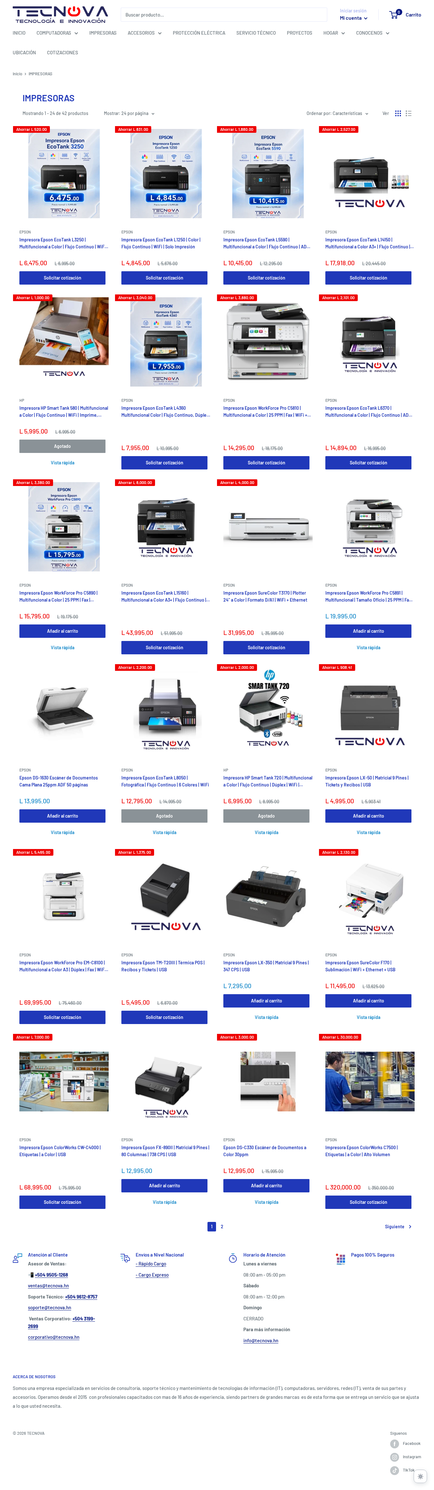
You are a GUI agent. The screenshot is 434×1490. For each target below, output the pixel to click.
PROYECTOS (299, 33)
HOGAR (330, 33)
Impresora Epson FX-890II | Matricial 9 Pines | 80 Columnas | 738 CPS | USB (165, 1151)
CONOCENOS (369, 33)
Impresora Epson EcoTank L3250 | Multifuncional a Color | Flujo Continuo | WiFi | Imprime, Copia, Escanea (63, 243)
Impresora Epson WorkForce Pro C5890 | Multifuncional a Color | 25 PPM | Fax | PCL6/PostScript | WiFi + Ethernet (58, 596)
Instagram (412, 1456)
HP (21, 400)
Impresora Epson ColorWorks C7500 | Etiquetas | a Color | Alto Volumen (361, 1151)
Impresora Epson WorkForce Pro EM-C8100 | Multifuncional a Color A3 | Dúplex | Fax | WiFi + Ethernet (62, 966)
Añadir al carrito (62, 631)
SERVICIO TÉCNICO (256, 33)
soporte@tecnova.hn (49, 1307)
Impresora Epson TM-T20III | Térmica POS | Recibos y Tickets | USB (163, 966)
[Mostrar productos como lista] (408, 113)
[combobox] (224, 15)
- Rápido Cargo (151, 1263)
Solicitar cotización (62, 277)
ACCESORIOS (141, 33)
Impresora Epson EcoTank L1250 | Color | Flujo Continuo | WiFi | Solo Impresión (160, 243)
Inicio (17, 73)
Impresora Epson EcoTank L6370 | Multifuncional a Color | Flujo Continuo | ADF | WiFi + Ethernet (369, 412)
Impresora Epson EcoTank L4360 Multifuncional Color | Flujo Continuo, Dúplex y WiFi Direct (165, 412)
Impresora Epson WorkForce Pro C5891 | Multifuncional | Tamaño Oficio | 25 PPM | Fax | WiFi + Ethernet (369, 596)
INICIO (19, 33)
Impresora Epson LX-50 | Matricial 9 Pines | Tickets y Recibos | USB (367, 781)
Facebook (412, 1443)
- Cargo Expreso (152, 1275)
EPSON (25, 232)
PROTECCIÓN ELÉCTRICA (199, 33)
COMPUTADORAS (54, 33)
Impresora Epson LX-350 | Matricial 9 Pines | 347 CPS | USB (266, 966)
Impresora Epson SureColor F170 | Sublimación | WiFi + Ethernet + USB (360, 966)
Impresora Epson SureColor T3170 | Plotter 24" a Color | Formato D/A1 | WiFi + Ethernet (265, 596)
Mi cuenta (351, 18)
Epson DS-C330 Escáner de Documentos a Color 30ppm (264, 1151)
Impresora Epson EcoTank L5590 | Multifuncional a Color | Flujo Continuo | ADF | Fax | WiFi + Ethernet (267, 243)
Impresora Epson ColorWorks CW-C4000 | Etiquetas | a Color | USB (60, 1151)
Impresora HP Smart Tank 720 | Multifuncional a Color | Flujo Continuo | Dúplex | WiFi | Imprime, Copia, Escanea (267, 781)
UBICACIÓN (24, 52)
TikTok (409, 1470)
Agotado (62, 446)
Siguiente (394, 1226)
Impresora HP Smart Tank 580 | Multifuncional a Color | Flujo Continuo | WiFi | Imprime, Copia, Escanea (63, 412)
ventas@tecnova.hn (48, 1285)
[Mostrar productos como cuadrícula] (398, 113)
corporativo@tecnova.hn (53, 1337)
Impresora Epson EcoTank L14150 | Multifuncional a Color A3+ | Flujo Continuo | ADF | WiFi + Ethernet (367, 243)
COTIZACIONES (62, 52)
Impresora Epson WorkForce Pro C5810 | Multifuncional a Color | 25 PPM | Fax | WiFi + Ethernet (265, 412)
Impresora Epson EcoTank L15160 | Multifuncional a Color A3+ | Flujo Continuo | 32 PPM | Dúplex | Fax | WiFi (163, 596)
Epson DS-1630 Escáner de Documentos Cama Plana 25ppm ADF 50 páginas (58, 781)
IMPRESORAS (103, 33)
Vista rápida (62, 462)
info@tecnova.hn (260, 1340)
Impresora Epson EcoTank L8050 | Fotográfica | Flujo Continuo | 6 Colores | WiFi (165, 781)
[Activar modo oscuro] (420, 1476)
